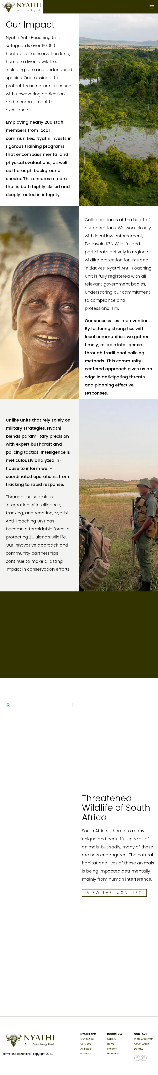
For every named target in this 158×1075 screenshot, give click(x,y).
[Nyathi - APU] (24, 6)
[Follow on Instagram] (144, 1058)
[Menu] (152, 7)
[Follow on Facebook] (137, 1058)
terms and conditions (17, 1054)
